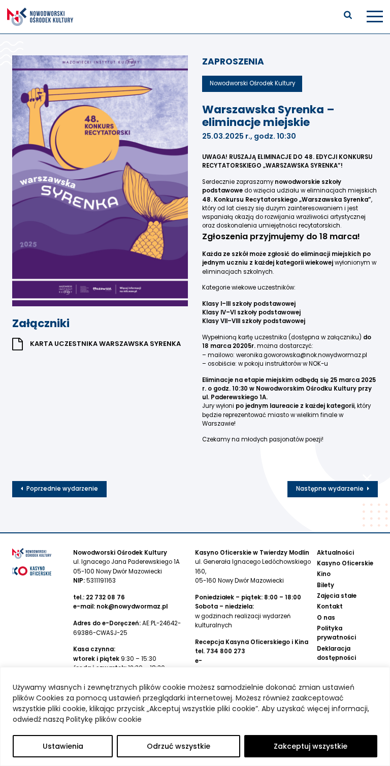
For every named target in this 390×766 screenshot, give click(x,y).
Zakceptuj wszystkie (310, 746)
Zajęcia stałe (336, 596)
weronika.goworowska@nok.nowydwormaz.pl (301, 355)
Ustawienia (63, 746)
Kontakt (330, 606)
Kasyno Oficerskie (345, 563)
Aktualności (335, 553)
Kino (324, 574)
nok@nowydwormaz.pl (132, 606)
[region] (195, 716)
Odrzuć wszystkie (178, 746)
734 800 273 (225, 651)
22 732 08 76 (105, 597)
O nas (326, 618)
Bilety (325, 585)
